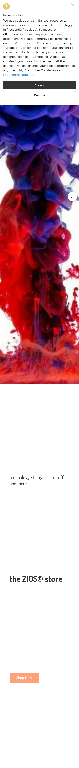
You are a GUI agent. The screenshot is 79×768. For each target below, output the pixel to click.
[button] (72, 5)
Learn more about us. (18, 75)
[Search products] (72, 196)
